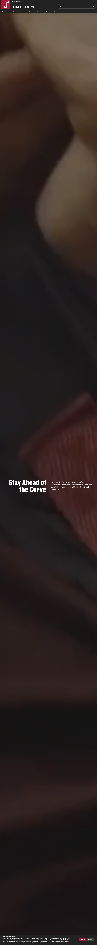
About (3, 12)
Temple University (16, 1)
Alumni (55, 12)
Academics (12, 12)
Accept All (82, 939)
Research (40, 12)
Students (31, 12)
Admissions (21, 12)
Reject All (90, 939)
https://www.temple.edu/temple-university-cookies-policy (34, 942)
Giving (48, 12)
